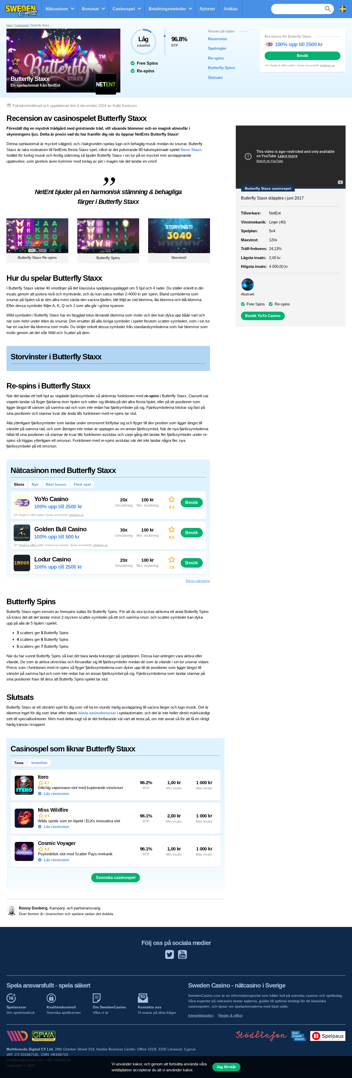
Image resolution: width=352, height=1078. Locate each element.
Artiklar (231, 9)
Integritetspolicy (201, 1015)
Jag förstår (226, 1067)
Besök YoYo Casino (262, 316)
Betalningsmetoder (167, 9)
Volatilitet (39, 763)
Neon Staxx (191, 149)
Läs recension (56, 793)
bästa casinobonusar (97, 713)
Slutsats (215, 77)
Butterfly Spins (221, 67)
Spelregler (217, 48)
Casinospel (124, 9)
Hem (9, 25)
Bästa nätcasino (198, 581)
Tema (18, 763)
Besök (302, 56)
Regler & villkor (28, 545)
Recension (217, 39)
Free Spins (256, 304)
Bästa (19, 484)
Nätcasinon (57, 9)
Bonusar (90, 9)
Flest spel (82, 484)
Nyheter (207, 9)
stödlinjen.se (327, 65)
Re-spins (216, 58)
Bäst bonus (56, 484)
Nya (35, 484)
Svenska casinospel (115, 877)
